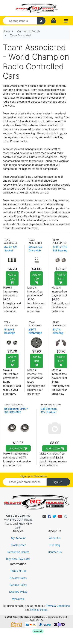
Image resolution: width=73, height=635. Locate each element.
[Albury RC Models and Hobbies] (36, 7)
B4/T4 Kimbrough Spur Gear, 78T (35, 334)
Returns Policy (18, 584)
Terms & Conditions (58, 605)
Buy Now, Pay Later (18, 558)
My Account (18, 538)
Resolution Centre (18, 552)
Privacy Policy (18, 577)
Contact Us (55, 552)
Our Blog (54, 545)
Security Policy (18, 591)
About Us (54, 538)
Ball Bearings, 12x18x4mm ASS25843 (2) (50, 412)
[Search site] (41, 21)
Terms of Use (18, 571)
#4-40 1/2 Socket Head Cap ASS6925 (10, 252)
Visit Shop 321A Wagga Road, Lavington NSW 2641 (18, 523)
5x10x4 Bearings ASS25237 (11, 333)
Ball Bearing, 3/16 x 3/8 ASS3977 (16, 410)
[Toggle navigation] (66, 21)
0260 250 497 (18, 515)
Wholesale (18, 598)
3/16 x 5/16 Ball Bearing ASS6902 (60, 250)
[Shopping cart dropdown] (53, 21)
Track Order (18, 545)
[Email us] (44, 516)
